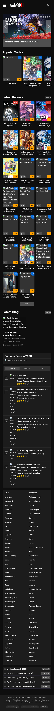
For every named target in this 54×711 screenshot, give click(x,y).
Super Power (42, 381)
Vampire (32, 652)
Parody (31, 593)
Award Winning (34, 501)
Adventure (33, 378)
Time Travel (33, 648)
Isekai (45, 424)
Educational (33, 526)
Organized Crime (35, 589)
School (7, 614)
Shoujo (31, 619)
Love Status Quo (35, 568)
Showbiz (8, 627)
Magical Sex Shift (35, 572)
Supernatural (30, 398)
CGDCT (31, 505)
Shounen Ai (33, 623)
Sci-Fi (31, 614)
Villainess (32, 656)
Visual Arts (9, 660)
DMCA (44, 707)
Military (32, 581)
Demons (32, 518)
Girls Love (8, 539)
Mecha (7, 581)
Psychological (10, 602)
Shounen (33, 381)
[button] (36, 17)
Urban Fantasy (10, 652)
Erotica (7, 531)
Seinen (7, 619)
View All (48, 98)
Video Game (9, 656)
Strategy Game (10, 635)
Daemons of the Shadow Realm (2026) (22, 42)
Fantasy (26, 381)
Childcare (8, 510)
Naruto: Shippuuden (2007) (29, 450)
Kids (30, 564)
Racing (31, 602)
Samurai (32, 610)
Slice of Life (33, 627)
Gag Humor (9, 535)
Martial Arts (33, 577)
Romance (8, 610)
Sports (31, 631)
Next (27, 304)
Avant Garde (9, 501)
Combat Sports (34, 510)
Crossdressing (34, 514)
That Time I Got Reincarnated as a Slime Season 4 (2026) (33, 420)
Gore (31, 539)
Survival (32, 640)
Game (31, 535)
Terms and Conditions (30, 707)
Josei (6, 564)
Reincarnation (22, 427)
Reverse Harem (35, 606)
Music (40, 395)
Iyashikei (32, 560)
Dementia (8, 518)
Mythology (9, 589)
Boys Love (9, 505)
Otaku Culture (10, 593)
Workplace (33, 660)
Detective (8, 522)
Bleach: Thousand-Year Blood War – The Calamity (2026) (32, 391)
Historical (8, 551)
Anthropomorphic (35, 497)
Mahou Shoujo (10, 577)
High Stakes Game (36, 547)
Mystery (32, 585)
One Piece (21, 375)
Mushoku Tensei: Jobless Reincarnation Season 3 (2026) (31, 466)
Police (31, 598)
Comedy (41, 378)
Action (26, 378)
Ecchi (40, 471)
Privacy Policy (12, 707)
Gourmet (8, 543)
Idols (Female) (10, 556)
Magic (7, 572)
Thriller (7, 648)
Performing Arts (11, 598)
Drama (19, 381)
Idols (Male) (33, 556)
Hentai (7, 547)
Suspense (8, 644)
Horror (31, 551)
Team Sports (34, 644)
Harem (31, 543)
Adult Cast (33, 493)
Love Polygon (10, 568)
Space (7, 631)
